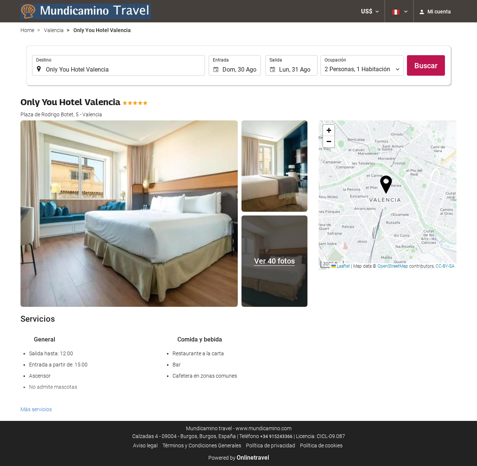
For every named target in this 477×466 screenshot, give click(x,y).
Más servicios (36, 409)
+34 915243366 (276, 436)
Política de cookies (321, 445)
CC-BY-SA (445, 266)
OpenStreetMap (393, 266)
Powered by (238, 458)
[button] (370, 11)
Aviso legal (145, 445)
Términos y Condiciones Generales (201, 445)
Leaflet (343, 266)
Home (27, 30)
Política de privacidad (270, 445)
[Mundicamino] (85, 11)
